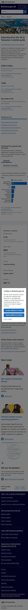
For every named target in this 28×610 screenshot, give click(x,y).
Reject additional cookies (14, 315)
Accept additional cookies (14, 310)
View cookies (8, 319)
